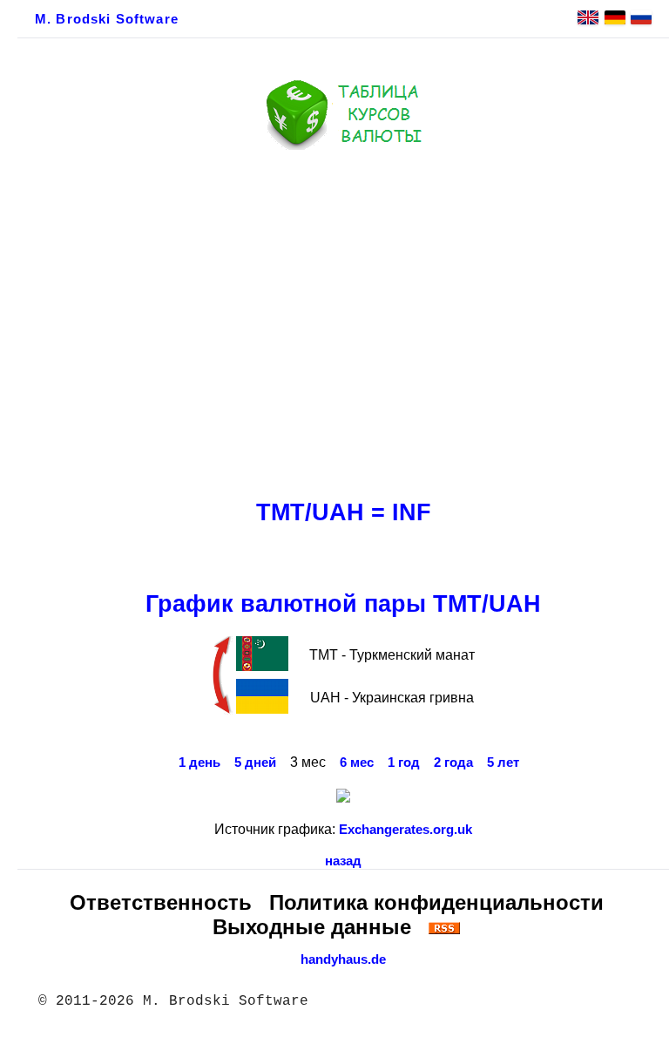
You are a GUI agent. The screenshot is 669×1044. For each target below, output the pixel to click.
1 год (404, 762)
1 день (199, 762)
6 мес (357, 762)
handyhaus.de (343, 959)
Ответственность (161, 902)
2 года (453, 762)
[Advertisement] (343, 320)
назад (343, 861)
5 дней (255, 762)
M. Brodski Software (107, 19)
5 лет (503, 762)
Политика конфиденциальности (436, 902)
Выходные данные (312, 927)
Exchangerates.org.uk (405, 830)
